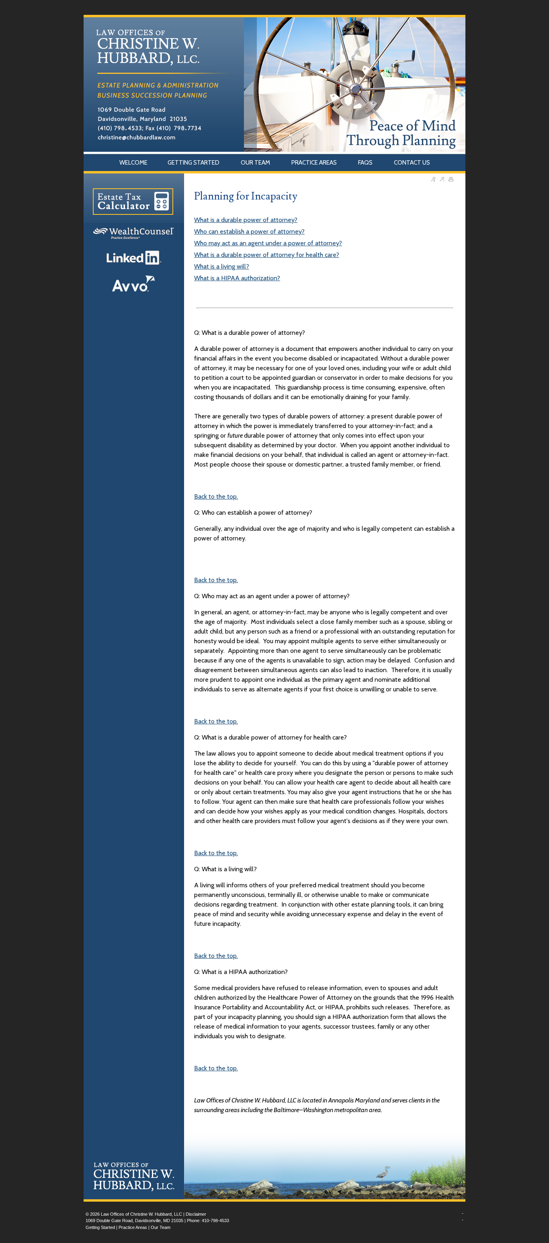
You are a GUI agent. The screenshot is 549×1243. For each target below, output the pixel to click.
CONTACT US (412, 162)
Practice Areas (133, 1227)
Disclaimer (196, 1214)
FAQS (366, 162)
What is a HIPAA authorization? (237, 278)
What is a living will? (221, 266)
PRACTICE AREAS (314, 162)
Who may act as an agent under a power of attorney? (268, 243)
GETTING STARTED (194, 162)
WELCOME (133, 162)
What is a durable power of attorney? (245, 220)
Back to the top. (216, 496)
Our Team (160, 1227)
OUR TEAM (256, 162)
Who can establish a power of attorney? (249, 231)
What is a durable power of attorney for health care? (266, 255)
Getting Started (100, 1227)
